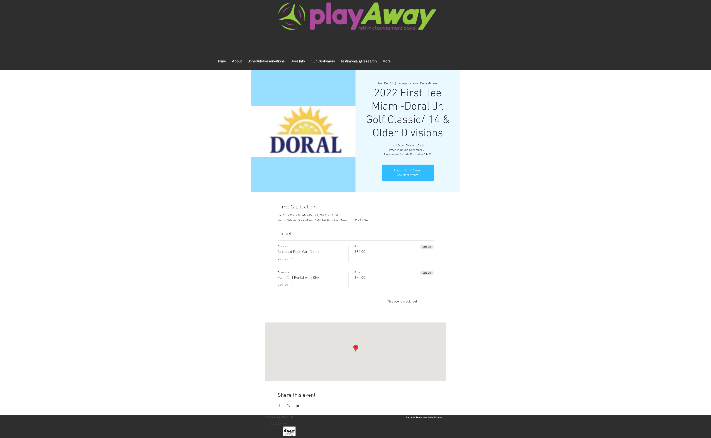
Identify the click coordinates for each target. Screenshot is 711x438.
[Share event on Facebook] (279, 405)
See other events (407, 175)
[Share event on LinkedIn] (297, 405)
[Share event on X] (288, 405)
